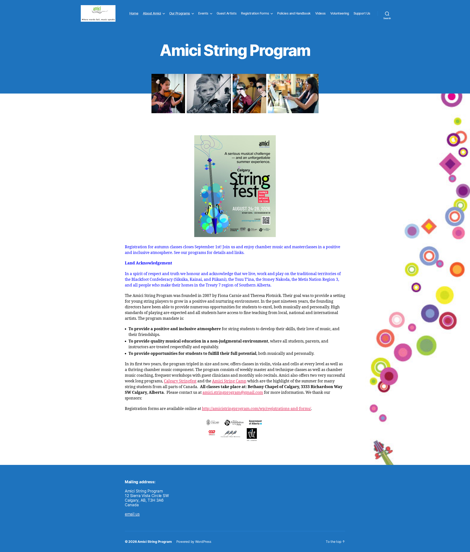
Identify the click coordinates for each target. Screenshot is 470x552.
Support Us (362, 13)
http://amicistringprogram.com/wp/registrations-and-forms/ (256, 408)
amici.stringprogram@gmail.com (233, 392)
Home (133, 13)
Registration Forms (255, 13)
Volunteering (339, 13)
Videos (320, 13)
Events (203, 13)
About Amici (152, 13)
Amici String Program (155, 542)
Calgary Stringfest (180, 381)
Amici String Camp (229, 381)
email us (132, 514)
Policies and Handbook (294, 13)
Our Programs (179, 13)
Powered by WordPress (193, 542)
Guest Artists (227, 13)
